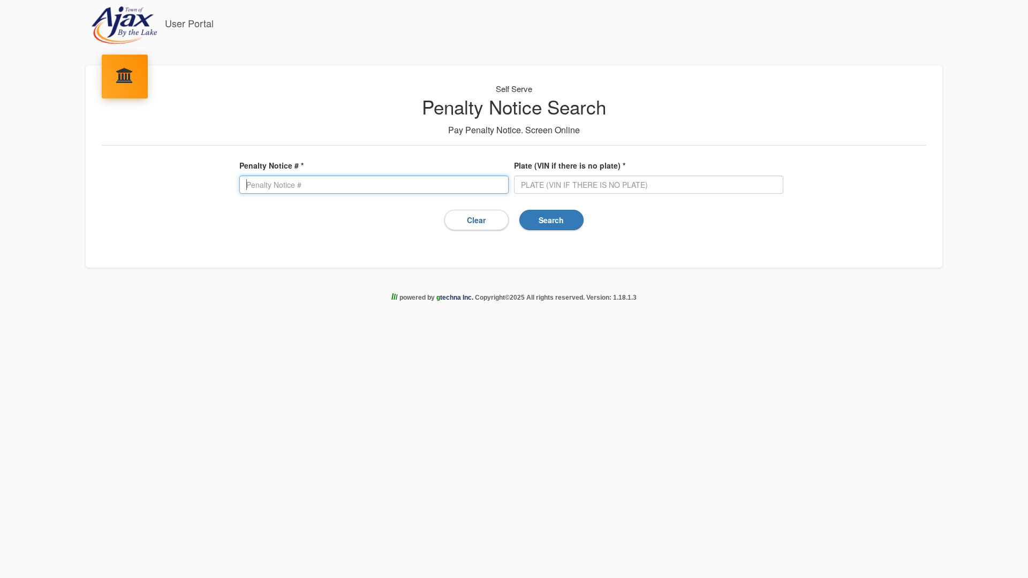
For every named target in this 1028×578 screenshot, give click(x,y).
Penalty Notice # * (271, 165)
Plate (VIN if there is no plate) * (569, 165)
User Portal (188, 23)
